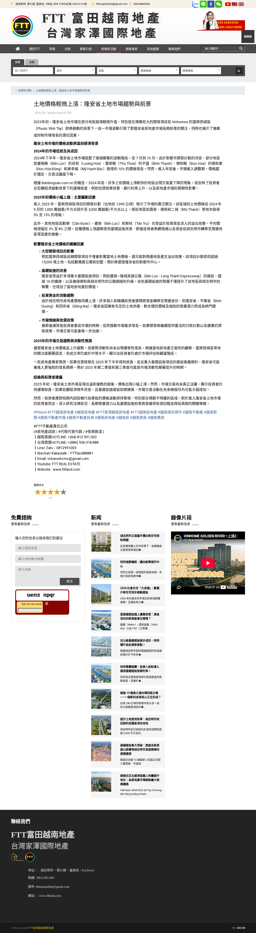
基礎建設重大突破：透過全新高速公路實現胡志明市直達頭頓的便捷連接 (139, 749)
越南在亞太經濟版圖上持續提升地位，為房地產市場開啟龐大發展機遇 (139, 780)
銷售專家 (132, 48)
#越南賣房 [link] (156, 418)
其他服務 (153, 48)
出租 (68, 48)
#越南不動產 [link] (193, 412)
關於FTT (34, 48)
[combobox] (75, 70)
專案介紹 (86, 48)
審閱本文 (39, 484)
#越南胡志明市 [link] (170, 412)
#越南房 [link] (122, 418)
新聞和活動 (108, 48)
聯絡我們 (174, 48)
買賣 (52, 48)
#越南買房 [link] (138, 418)
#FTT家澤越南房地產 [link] (113, 412)
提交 (69, 581)
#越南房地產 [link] (85, 412)
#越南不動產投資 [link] (80, 418)
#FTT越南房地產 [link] (60, 412)
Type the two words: (32, 604)
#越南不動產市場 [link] (52, 418)
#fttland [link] (40, 412)
